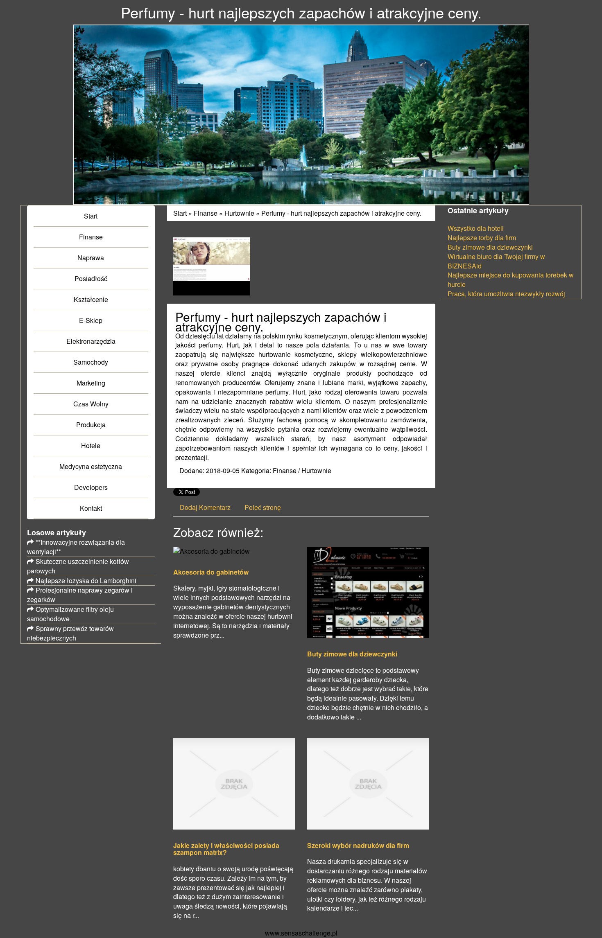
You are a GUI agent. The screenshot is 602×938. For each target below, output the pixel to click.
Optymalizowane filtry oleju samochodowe (70, 613)
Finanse (205, 213)
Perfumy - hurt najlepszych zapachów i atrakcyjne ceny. (341, 213)
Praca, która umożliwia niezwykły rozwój (506, 293)
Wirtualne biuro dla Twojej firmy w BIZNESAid (496, 261)
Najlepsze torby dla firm (482, 237)
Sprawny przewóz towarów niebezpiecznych (70, 633)
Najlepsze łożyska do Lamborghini (86, 580)
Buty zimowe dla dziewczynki (352, 654)
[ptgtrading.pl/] (211, 265)
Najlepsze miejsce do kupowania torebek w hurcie (511, 279)
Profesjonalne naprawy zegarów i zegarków (80, 594)
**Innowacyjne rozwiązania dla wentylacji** (76, 546)
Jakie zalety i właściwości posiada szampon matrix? (226, 849)
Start (180, 213)
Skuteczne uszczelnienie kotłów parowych (78, 566)
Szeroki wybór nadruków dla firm (358, 845)
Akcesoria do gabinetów (211, 572)
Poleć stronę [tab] (262, 507)
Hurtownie (239, 213)
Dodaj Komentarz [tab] (205, 507)
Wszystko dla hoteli (476, 228)
